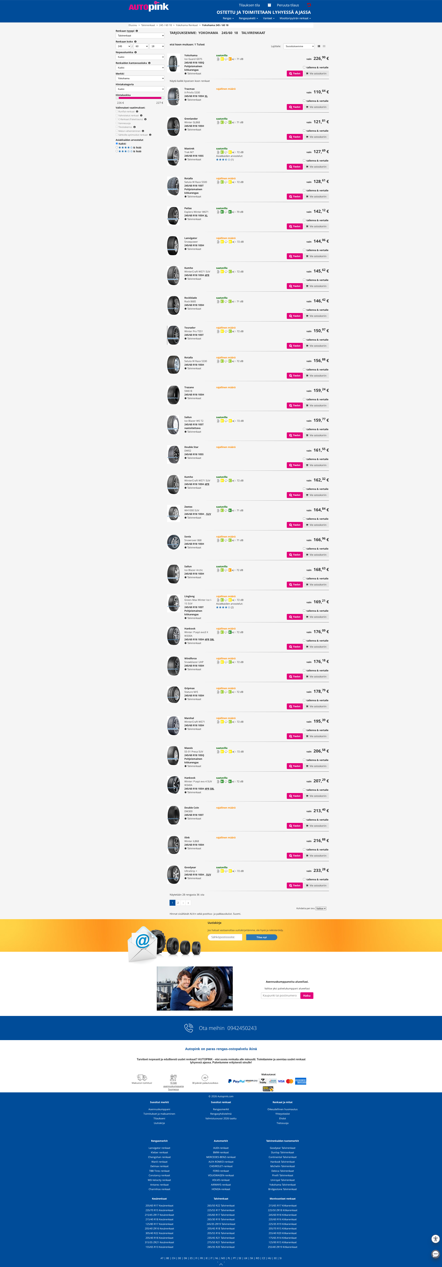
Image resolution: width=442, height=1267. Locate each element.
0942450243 (241, 1027)
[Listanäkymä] (319, 46)
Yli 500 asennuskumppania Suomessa (173, 1086)
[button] (435, 1238)
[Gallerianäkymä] (324, 46)
